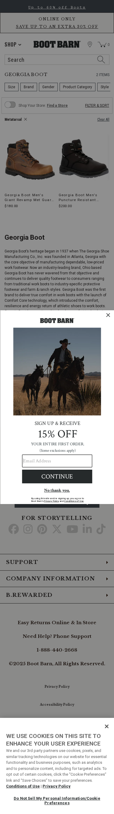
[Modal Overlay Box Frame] (57, 407)
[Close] (106, 726)
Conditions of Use (23, 786)
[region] (57, 766)
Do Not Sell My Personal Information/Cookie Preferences (57, 800)
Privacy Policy (57, 786)
